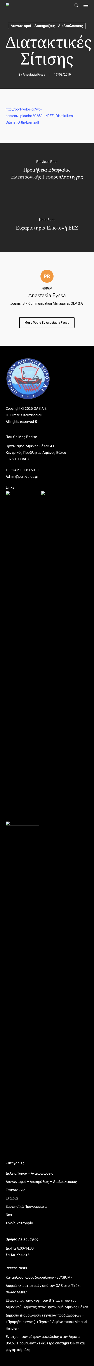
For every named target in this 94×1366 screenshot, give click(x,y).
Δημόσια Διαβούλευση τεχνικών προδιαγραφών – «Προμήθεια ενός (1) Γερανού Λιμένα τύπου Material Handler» (46, 1321)
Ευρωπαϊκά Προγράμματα (26, 1206)
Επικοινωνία (15, 1190)
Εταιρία (12, 1198)
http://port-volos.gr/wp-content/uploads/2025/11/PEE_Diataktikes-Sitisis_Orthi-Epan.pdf (40, 115)
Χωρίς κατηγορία (19, 1223)
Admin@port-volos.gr (22, 477)
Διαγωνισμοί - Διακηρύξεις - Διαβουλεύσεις (46, 26)
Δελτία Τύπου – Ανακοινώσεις (29, 1173)
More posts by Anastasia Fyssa (46, 322)
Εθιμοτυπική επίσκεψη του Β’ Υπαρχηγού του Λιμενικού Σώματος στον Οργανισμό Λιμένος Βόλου (47, 1303)
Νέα (9, 1215)
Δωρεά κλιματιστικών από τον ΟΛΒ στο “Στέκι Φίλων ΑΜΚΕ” (43, 1289)
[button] (86, 5)
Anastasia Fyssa (34, 74)
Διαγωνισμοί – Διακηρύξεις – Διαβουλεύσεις (41, 1182)
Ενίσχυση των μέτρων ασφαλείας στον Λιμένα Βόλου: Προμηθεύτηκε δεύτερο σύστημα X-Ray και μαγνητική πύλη (45, 1343)
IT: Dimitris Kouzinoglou (24, 415)
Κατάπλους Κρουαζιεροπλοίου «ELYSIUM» (39, 1277)
